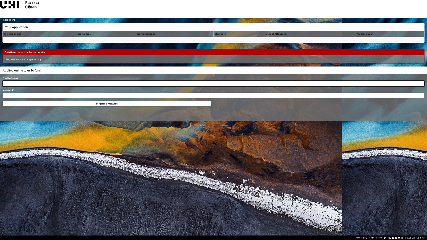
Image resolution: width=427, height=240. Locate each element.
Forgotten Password (107, 103)
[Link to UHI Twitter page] (390, 237)
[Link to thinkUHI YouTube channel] (399, 237)
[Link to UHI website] (385, 237)
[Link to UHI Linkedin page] (393, 237)
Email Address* (11, 78)
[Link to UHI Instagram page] (402, 237)
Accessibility (361, 237)
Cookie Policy (375, 237)
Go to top (420, 237)
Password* (8, 90)
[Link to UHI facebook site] (387, 237)
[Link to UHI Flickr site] (396, 237)
